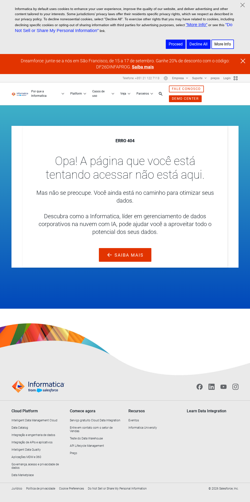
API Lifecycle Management (87, 445)
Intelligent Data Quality (26, 449)
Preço (73, 453)
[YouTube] (223, 386)
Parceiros (142, 93)
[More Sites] (236, 78)
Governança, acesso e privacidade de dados (35, 466)
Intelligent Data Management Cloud (34, 420)
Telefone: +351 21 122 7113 (141, 78)
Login (227, 78)
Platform (76, 93)
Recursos (136, 411)
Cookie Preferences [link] (71, 488)
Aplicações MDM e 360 (26, 457)
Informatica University (142, 427)
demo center (185, 98)
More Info (222, 44)
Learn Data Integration (206, 411)
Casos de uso (98, 94)
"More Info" (196, 24)
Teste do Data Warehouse (86, 438)
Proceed (176, 44)
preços (215, 78)
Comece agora (82, 411)
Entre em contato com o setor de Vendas (91, 429)
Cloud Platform (24, 411)
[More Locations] (165, 78)
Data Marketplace (22, 475)
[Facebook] (200, 386)
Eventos (133, 420)
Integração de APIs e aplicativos (31, 442)
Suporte (197, 78)
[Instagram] (235, 386)
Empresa (178, 78)
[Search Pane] (160, 93)
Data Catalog (19, 427)
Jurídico (16, 488)
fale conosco (186, 89)
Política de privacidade (40, 488)
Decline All (198, 44)
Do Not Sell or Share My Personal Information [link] (117, 488)
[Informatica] (19, 94)
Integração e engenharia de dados (33, 435)
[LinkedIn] (211, 386)
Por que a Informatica (39, 94)
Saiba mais (143, 66)
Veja (123, 93)
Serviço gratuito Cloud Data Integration (95, 420)
